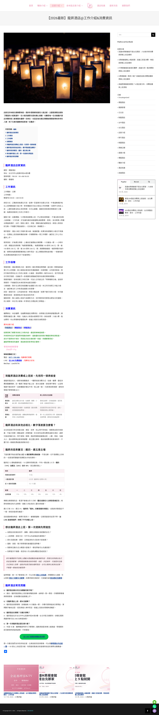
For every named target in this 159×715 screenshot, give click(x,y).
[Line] (154, 702)
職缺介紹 (122, 163)
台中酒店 (122, 123)
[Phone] (154, 706)
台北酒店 (122, 128)
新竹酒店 (122, 138)
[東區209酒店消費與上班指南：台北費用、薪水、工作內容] (121, 199)
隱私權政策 (30, 710)
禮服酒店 (122, 158)
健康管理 (122, 107)
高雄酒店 (122, 173)
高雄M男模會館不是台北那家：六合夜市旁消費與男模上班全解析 (139, 188)
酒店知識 (122, 168)
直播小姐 (122, 153)
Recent (136, 182)
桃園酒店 (122, 143)
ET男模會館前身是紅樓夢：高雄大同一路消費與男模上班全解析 (21, 694)
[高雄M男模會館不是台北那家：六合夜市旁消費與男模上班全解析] (121, 187)
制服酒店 (8, 328)
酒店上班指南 (41, 575)
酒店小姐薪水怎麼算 (16, 578)
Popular (124, 182)
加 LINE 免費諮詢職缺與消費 (34, 637)
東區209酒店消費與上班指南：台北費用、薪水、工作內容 (138, 200)
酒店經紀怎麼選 (56, 578)
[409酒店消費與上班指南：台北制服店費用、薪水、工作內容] (121, 211)
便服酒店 (122, 102)
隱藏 (14, 129)
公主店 (121, 112)
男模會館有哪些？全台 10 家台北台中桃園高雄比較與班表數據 (92, 694)
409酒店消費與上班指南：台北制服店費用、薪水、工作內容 (138, 211)
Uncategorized (124, 97)
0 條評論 (17, 697)
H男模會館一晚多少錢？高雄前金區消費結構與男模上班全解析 (56, 694)
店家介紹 (122, 133)
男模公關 (122, 148)
